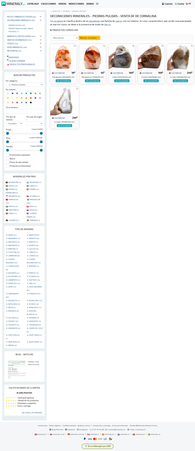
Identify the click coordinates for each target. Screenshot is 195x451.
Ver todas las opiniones (32, 413)
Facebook (71, 429)
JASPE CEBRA (35, 335)
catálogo (56, 11)
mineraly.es (109, 434)
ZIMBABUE (35, 220)
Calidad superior (16, 61)
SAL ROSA (13, 318)
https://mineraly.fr (138, 429)
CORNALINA (14, 256)
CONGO (34, 186)
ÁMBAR (12, 345)
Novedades (13, 57)
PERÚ (33, 206)
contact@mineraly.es (116, 429)
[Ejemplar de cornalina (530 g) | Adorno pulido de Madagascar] (63, 57)
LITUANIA (35, 196)
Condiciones (42, 425)
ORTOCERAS (14, 304)
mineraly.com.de (77, 434)
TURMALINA (35, 325)
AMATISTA (34, 235)
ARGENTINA (35, 182)
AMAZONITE (14, 238)
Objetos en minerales (19, 40)
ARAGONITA (14, 245)
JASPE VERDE (35, 342)
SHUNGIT (13, 321)
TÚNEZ (13, 213)
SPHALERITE (35, 321)
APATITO (33, 242)
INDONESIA (14, 196)
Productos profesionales (22, 64)
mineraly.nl (125, 434)
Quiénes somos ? (85, 425)
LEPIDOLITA (34, 294)
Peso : (8, 138)
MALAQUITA (14, 300)
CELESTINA (13, 252)
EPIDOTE (34, 273)
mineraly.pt (140, 434)
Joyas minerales (17, 47)
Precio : (9, 129)
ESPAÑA (34, 189)
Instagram (83, 429)
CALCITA (33, 249)
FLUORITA (34, 276)
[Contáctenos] (97, 3)
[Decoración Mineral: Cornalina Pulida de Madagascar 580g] (92, 57)
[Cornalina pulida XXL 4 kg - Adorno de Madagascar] (122, 57)
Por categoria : (12, 81)
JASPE (12, 287)
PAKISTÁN (14, 210)
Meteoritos (14, 51)
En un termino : (12, 107)
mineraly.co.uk (58, 434)
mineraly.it (94, 434)
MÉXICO (13, 206)
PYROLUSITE (35, 307)
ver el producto (63, 81)
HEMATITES (14, 283)
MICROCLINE (35, 300)
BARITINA (13, 249)
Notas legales (55, 425)
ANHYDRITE (14, 242)
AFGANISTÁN (15, 182)
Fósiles (12, 43)
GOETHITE (34, 280)
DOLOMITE (13, 273)
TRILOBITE (13, 325)
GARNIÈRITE (14, 280)
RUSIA (33, 210)
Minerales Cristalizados (21, 36)
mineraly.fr (42, 434)
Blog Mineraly (57, 429)
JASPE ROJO (14, 342)
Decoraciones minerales (21, 20)
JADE (32, 283)
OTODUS (34, 304)
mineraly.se (155, 434)
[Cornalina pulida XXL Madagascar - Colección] (180, 57)
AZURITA (33, 245)
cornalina (59, 72)
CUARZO (34, 256)
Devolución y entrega (101, 425)
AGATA (12, 235)
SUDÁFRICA (14, 220)
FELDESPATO (14, 276)
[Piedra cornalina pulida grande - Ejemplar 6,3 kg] (64, 100)
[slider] (7, 133)
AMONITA (34, 238)
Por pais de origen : (34, 118)
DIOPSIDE (34, 266)
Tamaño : (10, 146)
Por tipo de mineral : (11, 118)
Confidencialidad (69, 425)
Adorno (66, 11)
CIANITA (33, 252)
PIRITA (12, 307)
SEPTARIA (34, 318)
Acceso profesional (120, 425)
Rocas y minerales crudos (21, 16)
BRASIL (13, 186)
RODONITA (13, 311)
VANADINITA (14, 328)
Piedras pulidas (17, 25)
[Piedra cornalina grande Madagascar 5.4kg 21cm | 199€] (151, 57)
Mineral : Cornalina (88, 38)
